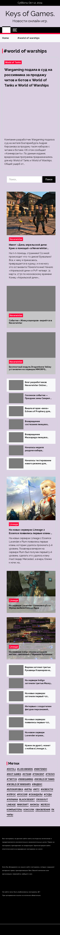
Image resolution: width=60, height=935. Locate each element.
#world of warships (19, 784)
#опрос (11, 794)
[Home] (6, 30)
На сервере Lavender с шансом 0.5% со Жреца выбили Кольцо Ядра (30, 606)
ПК (52, 810)
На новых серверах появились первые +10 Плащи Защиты (37, 721)
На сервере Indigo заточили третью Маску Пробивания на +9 (38, 682)
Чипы (10, 815)
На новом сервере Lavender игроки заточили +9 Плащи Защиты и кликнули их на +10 (38, 734)
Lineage (14, 524)
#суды (48, 794)
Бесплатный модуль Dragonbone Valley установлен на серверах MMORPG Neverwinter (30, 368)
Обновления (42, 810)
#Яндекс (37, 784)
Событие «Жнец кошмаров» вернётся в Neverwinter (30, 321)
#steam (26, 774)
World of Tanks (13, 62)
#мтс (36, 789)
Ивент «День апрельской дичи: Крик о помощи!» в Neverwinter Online (28, 246)
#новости (47, 789)
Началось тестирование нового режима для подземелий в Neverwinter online (38, 462)
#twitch (12, 779)
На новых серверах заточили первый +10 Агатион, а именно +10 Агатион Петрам (37, 695)
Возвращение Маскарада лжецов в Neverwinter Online (36, 436)
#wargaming (25, 779)
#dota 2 (11, 769)
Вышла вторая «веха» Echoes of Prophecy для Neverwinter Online (37, 410)
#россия (22, 794)
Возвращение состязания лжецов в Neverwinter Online (36, 423)
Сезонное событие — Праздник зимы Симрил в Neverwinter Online (38, 397)
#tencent (38, 774)
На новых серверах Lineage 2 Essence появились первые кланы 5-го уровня (31, 531)
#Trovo (50, 774)
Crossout (42, 799)
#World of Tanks (44, 779)
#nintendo (40, 769)
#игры (28, 789)
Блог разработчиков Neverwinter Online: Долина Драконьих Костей (36, 384)
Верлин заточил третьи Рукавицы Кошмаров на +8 (38, 669)
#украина (12, 799)
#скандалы (36, 794)
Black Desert (27, 799)
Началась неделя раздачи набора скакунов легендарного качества (38, 449)
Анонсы (34, 804)
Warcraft (23, 804)
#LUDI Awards (25, 769)
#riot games (14, 774)
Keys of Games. (30, 14)
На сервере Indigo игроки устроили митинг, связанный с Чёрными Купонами (30, 653)
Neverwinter (16, 239)
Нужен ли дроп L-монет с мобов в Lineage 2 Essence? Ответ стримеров (38, 747)
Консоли (28, 810)
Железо (45, 804)
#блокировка (15, 789)
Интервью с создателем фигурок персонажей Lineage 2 (38, 708)
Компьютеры (14, 810)
